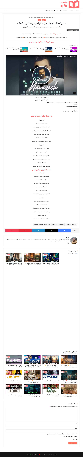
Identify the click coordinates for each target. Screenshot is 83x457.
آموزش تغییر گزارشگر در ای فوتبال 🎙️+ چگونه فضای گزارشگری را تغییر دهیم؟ (51, 264)
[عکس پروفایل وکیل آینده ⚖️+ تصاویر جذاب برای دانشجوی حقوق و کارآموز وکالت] (14, 257)
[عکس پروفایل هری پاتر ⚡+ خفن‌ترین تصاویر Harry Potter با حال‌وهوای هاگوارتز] (69, 301)
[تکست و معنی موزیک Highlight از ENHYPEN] (50, 389)
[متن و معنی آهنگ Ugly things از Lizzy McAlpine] (24, 49)
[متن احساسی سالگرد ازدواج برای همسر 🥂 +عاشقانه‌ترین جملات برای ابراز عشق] (32, 257)
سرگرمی (66, 10)
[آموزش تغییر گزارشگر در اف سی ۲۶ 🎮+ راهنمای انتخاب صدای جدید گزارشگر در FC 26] (32, 360)
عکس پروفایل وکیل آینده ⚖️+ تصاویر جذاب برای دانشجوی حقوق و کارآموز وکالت (14, 264)
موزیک (47, 17)
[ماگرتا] (69, 4)
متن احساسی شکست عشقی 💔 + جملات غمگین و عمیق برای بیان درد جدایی (69, 381)
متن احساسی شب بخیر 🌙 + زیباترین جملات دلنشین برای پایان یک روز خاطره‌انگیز (69, 366)
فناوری (53, 10)
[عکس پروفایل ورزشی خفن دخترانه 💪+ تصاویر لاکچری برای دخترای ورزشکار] (50, 360)
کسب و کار (48, 10)
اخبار (77, 10)
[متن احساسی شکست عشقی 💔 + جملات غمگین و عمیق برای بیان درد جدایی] (69, 375)
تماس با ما (28, 454)
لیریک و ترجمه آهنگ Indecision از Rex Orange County (15, 366)
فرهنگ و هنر (59, 10)
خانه (53, 17)
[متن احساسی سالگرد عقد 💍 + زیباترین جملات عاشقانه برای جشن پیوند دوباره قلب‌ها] (69, 389)
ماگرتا (23, 37)
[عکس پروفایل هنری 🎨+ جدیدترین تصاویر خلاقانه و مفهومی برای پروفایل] (32, 375)
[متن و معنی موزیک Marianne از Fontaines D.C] (73, 49)
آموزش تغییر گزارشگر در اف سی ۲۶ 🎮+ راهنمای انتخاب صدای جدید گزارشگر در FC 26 (33, 367)
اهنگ (44, 37)
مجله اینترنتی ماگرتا (35, 454)
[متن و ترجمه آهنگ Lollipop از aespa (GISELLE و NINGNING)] (14, 375)
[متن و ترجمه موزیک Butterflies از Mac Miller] (48, 49)
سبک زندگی (72, 10)
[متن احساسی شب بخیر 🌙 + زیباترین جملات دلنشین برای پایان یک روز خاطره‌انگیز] (69, 360)
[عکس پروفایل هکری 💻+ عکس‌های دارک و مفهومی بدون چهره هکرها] (32, 389)
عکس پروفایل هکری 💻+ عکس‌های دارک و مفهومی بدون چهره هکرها (33, 395)
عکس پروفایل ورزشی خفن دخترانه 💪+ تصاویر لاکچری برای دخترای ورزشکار (52, 366)
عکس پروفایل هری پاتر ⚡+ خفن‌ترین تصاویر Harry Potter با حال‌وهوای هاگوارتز (69, 352)
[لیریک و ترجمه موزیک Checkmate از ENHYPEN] (14, 389)
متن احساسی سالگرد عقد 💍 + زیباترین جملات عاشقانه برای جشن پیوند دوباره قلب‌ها (69, 395)
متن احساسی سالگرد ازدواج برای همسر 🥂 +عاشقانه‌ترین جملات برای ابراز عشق (33, 264)
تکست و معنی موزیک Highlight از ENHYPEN (53, 395)
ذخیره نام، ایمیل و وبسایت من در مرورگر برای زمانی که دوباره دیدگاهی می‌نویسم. (61, 434)
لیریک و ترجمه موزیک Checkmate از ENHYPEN (15, 395)
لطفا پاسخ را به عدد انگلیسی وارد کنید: (70, 436)
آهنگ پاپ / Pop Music (71, 224)
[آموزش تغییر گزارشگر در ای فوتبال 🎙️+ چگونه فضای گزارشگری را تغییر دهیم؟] (50, 257)
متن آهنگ (55, 34)
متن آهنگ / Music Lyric (57, 224)
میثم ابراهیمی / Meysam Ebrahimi (41, 224)
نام (76, 423)
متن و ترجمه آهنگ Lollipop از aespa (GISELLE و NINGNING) (15, 381)
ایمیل (76, 428)
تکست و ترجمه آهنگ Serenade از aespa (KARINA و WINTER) (51, 381)
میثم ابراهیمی (46, 34)
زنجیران (67, 238)
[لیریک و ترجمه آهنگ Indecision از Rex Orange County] (14, 360)
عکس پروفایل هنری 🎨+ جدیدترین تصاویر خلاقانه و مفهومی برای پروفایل (33, 381)
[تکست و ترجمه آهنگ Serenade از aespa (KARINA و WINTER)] (50, 375)
